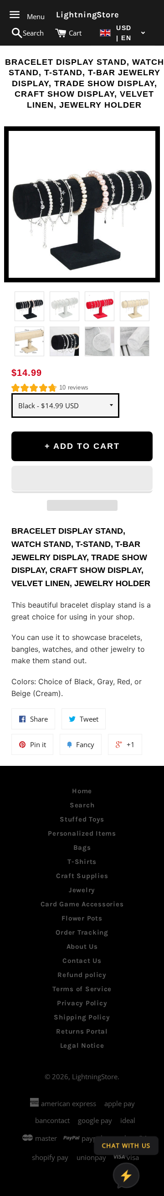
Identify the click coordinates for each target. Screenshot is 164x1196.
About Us (82, 946)
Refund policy (82, 975)
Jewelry (82, 890)
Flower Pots (82, 918)
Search (82, 805)
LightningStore (82, 15)
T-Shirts (82, 862)
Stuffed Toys (82, 819)
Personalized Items (82, 833)
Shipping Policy (82, 1017)
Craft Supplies (82, 876)
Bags (82, 847)
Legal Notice (82, 1045)
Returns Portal (82, 1031)
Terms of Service (82, 989)
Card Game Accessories (82, 904)
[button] (123, 33)
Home (82, 791)
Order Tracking (82, 932)
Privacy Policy (82, 1003)
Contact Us (82, 961)
